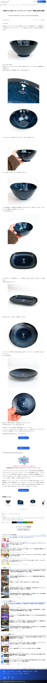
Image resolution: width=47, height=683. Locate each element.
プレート (4, 519)
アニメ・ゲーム (19, 4)
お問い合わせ (26, 673)
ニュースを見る (41, 534)
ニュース (30, 517)
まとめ (8, 519)
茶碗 (22, 519)
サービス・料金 (10, 671)
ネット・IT (42, 4)
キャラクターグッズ (20, 517)
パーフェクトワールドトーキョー (39, 517)
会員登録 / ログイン (41, 1)
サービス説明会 (18, 671)
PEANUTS (4, 517)
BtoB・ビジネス (26, 4)
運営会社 (4, 671)
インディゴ (9, 517)
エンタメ (9, 4)
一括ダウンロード (24, 509)
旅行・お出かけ (32, 4)
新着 (13, 519)
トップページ (4, 668)
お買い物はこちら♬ (23, 437)
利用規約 (35, 671)
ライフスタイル (11, 513)
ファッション (17, 513)
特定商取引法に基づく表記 (27, 671)
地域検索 (4, 4)
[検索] (35, 1)
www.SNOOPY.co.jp (22, 433)
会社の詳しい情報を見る (23, 529)
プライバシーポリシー (7, 673)
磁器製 (19, 519)
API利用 (20, 673)
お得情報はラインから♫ (23, 448)
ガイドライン (15, 673)
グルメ (38, 4)
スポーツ (13, 4)
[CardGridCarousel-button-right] (45, 502)
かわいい (13, 517)
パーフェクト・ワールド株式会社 (39, 19)
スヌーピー (26, 517)
